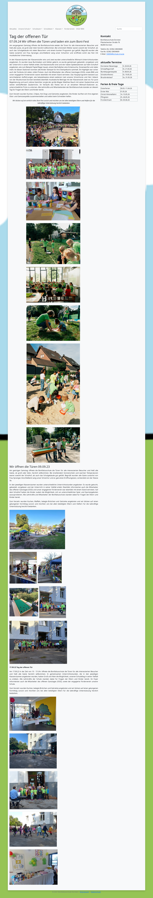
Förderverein (69, 29)
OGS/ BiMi (80, 29)
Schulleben (48, 29)
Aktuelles (13, 29)
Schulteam (37, 29)
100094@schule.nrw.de (115, 54)
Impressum (84, 892)
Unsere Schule (24, 29)
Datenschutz (96, 892)
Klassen (58, 29)
